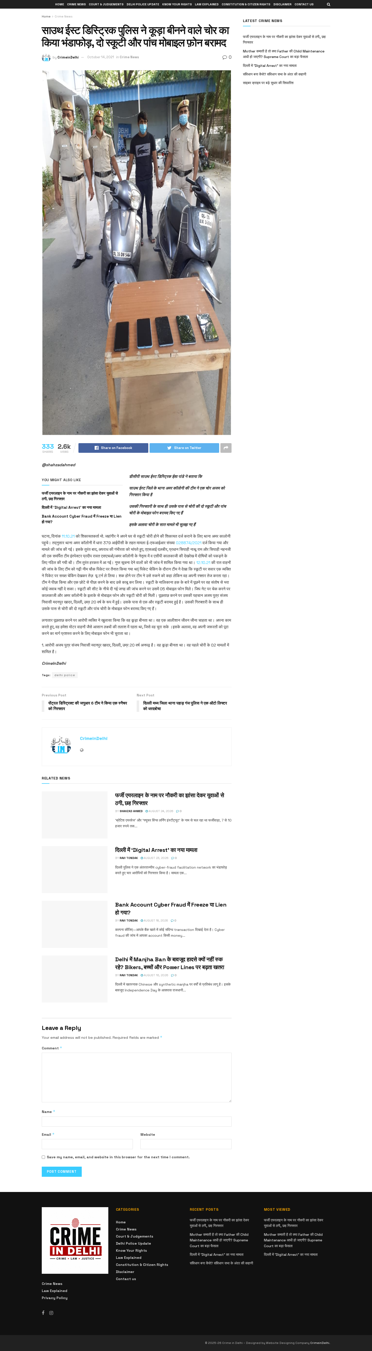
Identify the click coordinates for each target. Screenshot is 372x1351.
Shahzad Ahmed (131, 811)
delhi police (64, 675)
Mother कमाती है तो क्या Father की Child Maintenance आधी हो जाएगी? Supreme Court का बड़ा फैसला (219, 1240)
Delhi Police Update (143, 4)
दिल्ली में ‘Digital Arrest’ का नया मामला (71, 507)
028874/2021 (188, 542)
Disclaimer (282, 4)
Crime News (76, 4)
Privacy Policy (55, 1298)
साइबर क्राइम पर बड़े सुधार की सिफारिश (268, 83)
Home (59, 4)
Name (48, 1111)
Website (147, 1134)
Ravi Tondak (129, 858)
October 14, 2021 (100, 57)
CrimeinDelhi (68, 57)
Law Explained (207, 4)
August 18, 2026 (155, 920)
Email (48, 1134)
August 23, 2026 (156, 858)
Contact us (304, 4)
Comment (52, 1048)
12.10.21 (203, 562)
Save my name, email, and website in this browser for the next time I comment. (118, 1157)
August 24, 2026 (160, 811)
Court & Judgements (106, 4)
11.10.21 (68, 536)
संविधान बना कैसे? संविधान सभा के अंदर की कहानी (274, 74)
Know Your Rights (177, 4)
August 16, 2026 (155, 975)
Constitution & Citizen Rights (246, 4)
